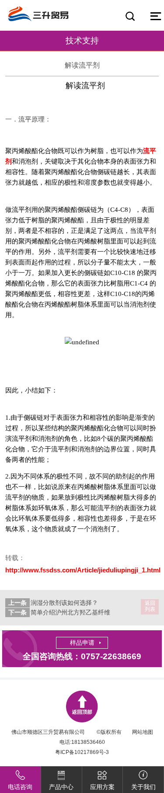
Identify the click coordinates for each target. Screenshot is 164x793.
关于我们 (143, 786)
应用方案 (102, 786)
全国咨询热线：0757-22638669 (82, 656)
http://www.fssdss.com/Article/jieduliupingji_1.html (83, 570)
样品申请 (82, 642)
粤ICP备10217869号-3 (82, 752)
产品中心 (61, 786)
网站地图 (142, 732)
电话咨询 (20, 786)
